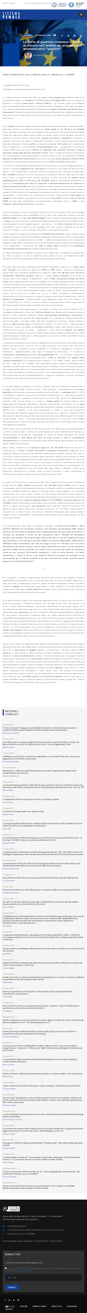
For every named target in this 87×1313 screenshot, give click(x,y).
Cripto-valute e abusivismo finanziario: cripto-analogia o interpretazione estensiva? (42, 1085)
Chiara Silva (7, 829)
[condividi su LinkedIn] (81, 36)
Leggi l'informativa (24, 1271)
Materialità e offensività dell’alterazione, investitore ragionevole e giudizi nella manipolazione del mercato (40, 771)
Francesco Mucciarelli (11, 761)
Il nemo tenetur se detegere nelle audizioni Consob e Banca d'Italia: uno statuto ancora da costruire (43, 949)
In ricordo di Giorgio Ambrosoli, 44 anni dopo (23, 811)
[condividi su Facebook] (62, 36)
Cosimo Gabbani (9, 968)
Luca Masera (7, 1011)
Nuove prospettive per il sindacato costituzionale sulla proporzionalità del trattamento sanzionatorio (37, 992)
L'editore (24, 1306)
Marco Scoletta (8, 907)
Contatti (9, 1309)
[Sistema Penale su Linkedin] (14, 1300)
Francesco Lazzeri (9, 1105)
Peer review (72, 1306)
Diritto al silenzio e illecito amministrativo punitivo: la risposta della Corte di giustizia (42, 1073)
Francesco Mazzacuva (11, 1037)
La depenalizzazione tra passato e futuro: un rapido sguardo (31, 799)
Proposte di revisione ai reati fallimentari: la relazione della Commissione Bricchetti (41, 889)
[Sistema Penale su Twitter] (9, 1300)
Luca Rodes (7, 926)
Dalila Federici (8, 982)
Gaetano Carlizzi (9, 1134)
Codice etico (56, 1306)
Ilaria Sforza (7, 954)
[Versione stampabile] (55, 35)
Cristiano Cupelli (9, 1148)
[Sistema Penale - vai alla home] (11, 15)
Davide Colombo (9, 843)
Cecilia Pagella (8, 1162)
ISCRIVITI (12, 1287)
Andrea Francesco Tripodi (12, 1119)
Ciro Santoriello (9, 880)
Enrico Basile (38, 55)
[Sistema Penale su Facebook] (5, 1300)
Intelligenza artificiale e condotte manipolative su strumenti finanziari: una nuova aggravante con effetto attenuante (41, 757)
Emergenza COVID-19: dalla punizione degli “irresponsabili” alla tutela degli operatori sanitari (43, 1143)
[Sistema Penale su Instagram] (18, 1300)
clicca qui (26, 85)
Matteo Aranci (8, 1076)
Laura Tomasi (7, 996)
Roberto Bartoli (8, 747)
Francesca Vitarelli (10, 1177)
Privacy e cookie (39, 1306)
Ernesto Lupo (8, 802)
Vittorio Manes (8, 790)
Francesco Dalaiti (9, 1089)
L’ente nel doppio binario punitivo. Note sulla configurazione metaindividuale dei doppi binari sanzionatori (43, 1115)
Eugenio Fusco (8, 814)
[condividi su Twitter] (68, 36)
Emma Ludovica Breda (11, 733)
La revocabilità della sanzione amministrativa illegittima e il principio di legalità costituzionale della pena (40, 1060)
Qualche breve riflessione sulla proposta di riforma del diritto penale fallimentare (40, 877)
